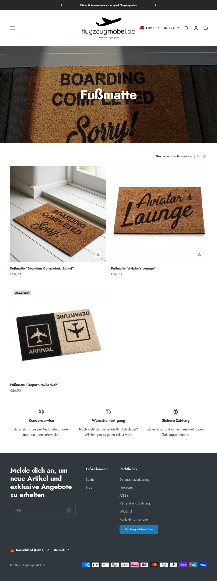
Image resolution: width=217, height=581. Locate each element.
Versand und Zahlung (135, 503)
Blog (89, 487)
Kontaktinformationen (134, 519)
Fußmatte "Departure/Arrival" (34, 384)
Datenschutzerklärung (135, 479)
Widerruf (126, 511)
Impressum (127, 487)
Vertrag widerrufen (139, 529)
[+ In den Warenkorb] (99, 254)
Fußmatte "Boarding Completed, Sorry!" (42, 268)
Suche (90, 479)
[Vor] (155, 5)
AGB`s (124, 495)
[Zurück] (61, 5)
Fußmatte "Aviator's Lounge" (133, 268)
